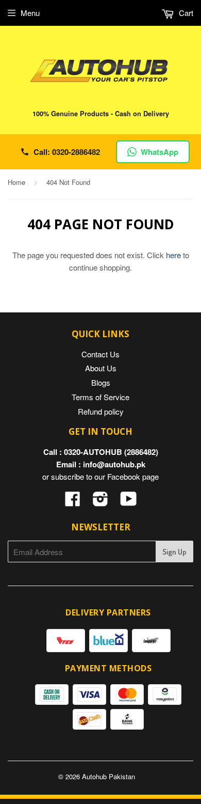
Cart (185, 12)
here (173, 254)
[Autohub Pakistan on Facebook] (72, 501)
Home (16, 182)
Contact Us (100, 354)
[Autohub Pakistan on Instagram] (100, 501)
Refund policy (101, 411)
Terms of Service (100, 396)
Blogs (100, 382)
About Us (100, 367)
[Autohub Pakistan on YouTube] (129, 501)
